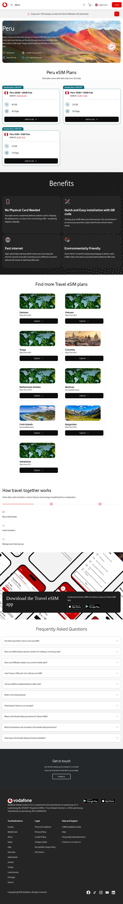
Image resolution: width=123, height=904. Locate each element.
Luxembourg (13, 872)
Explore (37, 321)
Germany (11, 852)
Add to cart (29, 119)
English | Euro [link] (103, 5)
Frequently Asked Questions (73, 837)
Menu (17, 4)
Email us (61, 776)
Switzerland (12, 857)
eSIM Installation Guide (71, 827)
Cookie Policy (40, 837)
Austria (11, 862)
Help (64, 832)
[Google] (92, 606)
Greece (11, 882)
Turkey (10, 867)
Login (116, 5)
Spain (10, 842)
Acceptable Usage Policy (45, 847)
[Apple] (75, 606)
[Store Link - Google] (90, 800)
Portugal (11, 877)
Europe (11, 827)
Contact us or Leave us (71, 842)
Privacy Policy (40, 832)
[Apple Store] (108, 800)
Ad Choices (39, 852)
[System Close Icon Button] (116, 14)
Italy (9, 847)
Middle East (12, 832)
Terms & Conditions (43, 827)
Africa (10, 837)
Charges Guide (41, 842)
